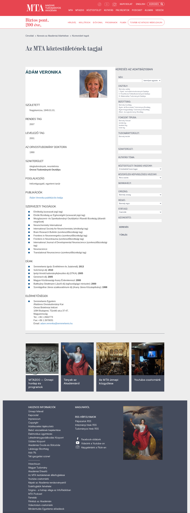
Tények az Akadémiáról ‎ (72, 381)
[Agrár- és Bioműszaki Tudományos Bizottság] (140, 107)
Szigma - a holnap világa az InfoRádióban (49, 490)
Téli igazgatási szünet (39, 456)
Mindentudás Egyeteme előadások (46, 508)
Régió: (121, 200)
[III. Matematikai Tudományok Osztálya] (140, 96)
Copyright (33, 422)
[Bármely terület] (140, 136)
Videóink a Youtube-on (93, 443)
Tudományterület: (129, 133)
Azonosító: (124, 217)
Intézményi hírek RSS (86, 424)
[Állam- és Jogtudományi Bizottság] (140, 112)
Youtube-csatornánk (38, 478)
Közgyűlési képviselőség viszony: (137, 174)
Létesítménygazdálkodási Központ (46, 437)
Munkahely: (124, 183)
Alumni (149, 10)
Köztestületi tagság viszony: (135, 165)
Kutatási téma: (126, 157)
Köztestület (94, 10)
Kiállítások (84, 22)
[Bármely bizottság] (140, 105)
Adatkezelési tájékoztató (41, 426)
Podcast (137, 10)
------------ (34, 460)
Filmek (123, 22)
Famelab (32, 497)
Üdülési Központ (36, 441)
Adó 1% (32, 452)
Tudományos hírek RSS (87, 428)
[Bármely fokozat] (140, 121)
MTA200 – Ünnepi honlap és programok (41, 383)
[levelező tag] (140, 125)
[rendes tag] (140, 123)
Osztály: (123, 86)
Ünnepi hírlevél (35, 411)
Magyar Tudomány (37, 467)
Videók (160, 10)
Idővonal (98, 22)
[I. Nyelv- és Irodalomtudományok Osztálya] (140, 91)
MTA (70, 10)
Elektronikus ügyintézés (40, 433)
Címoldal (29, 35)
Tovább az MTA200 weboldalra (146, 22)
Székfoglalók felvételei (39, 486)
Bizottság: (124, 101)
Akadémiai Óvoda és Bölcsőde (44, 445)
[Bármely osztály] (140, 89)
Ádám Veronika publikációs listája (46, 198)
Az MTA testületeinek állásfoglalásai (46, 475)
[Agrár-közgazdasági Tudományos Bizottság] (140, 110)
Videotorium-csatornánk (40, 505)
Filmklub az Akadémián (39, 501)
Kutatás (108, 10)
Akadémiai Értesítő (37, 471)
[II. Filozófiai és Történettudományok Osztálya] (140, 94)
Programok (111, 22)
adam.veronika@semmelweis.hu (56, 323)
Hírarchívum (34, 463)
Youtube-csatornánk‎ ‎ (147, 379)
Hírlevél (72, 22)
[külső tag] (140, 128)
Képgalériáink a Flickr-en (93, 447)
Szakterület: (125, 149)
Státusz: (123, 209)
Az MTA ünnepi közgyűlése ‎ (108, 381)
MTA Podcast (35, 493)
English (140, 4)
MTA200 (79, 10)
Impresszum (34, 418)
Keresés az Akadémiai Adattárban (53, 35)
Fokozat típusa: (127, 117)
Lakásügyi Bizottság (38, 448)
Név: (120, 77)
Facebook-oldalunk (91, 439)
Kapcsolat (126, 4)
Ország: (123, 191)
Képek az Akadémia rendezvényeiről (47, 482)
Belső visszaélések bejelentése (44, 430)
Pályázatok (122, 10)
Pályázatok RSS (83, 421)
